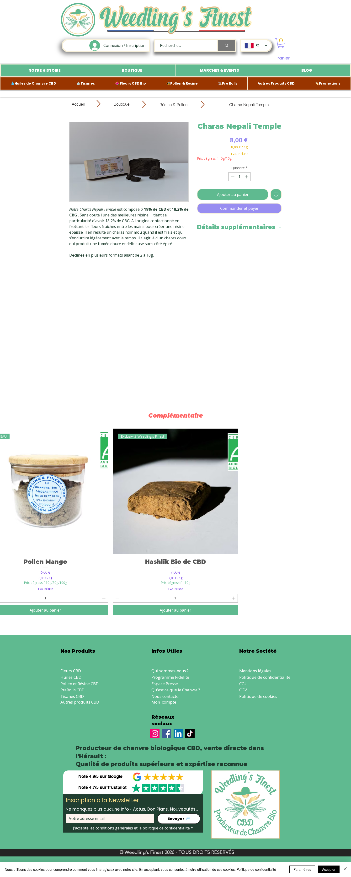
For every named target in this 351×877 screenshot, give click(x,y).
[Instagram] (155, 733)
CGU (243, 683)
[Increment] (247, 176)
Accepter (328, 869)
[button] (281, 43)
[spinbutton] (239, 176)
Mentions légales (255, 670)
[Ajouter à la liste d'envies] (276, 194)
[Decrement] (232, 176)
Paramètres (302, 869)
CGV (243, 690)
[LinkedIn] (178, 733)
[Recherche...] (226, 45)
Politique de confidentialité (264, 677)
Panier (283, 58)
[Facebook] (166, 733)
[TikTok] (190, 733)
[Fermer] (345, 869)
